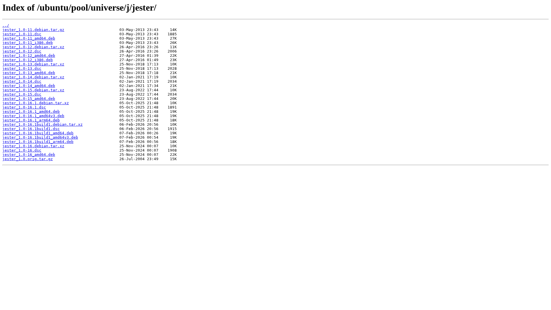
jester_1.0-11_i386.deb (27, 42)
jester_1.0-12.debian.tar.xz (33, 47)
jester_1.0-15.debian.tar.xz (33, 90)
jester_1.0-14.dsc (21, 81)
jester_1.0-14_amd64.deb (28, 86)
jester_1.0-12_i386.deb (27, 60)
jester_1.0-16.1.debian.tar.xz (35, 103)
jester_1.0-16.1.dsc (24, 107)
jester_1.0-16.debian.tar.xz (33, 146)
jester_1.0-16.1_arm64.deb (31, 120)
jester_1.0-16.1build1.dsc (31, 129)
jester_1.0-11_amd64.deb (28, 38)
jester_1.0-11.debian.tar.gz (33, 30)
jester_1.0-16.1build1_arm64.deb (37, 142)
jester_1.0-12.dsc (21, 51)
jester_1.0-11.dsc (21, 34)
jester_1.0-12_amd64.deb (28, 55)
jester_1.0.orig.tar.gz (27, 159)
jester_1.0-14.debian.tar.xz (33, 77)
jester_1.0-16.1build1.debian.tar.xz (42, 124)
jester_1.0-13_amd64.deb (28, 73)
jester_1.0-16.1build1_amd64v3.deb (40, 137)
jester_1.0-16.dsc (21, 150)
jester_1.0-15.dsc (21, 94)
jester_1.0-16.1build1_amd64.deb (37, 133)
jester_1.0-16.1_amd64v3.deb (33, 116)
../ (5, 25)
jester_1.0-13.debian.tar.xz (33, 64)
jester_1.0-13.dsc (21, 68)
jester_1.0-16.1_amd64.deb (31, 111)
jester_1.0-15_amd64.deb (28, 98)
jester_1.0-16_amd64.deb (28, 154)
